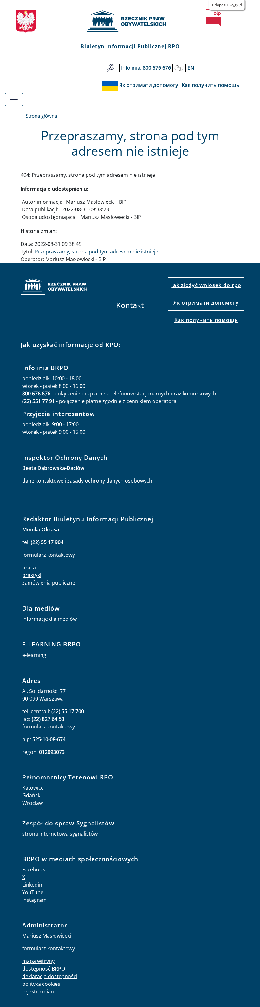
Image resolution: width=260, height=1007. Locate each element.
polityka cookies (41, 983)
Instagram (34, 899)
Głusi (179, 68)
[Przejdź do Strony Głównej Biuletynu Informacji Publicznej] (213, 18)
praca (29, 567)
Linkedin (32, 884)
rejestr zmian (38, 991)
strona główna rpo (54, 287)
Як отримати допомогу (206, 302)
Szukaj (110, 68)
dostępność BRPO (43, 968)
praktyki (31, 575)
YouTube (32, 892)
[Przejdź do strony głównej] (130, 21)
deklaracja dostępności (49, 976)
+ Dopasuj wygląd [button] (226, 5)
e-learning (34, 654)
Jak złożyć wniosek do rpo (206, 285)
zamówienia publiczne (48, 582)
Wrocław (32, 802)
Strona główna (41, 115)
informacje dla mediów (49, 618)
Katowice (33, 787)
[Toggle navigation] (14, 99)
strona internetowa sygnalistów (60, 833)
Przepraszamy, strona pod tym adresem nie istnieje (96, 251)
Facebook (33, 869)
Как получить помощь (206, 320)
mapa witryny (38, 961)
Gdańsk (31, 795)
